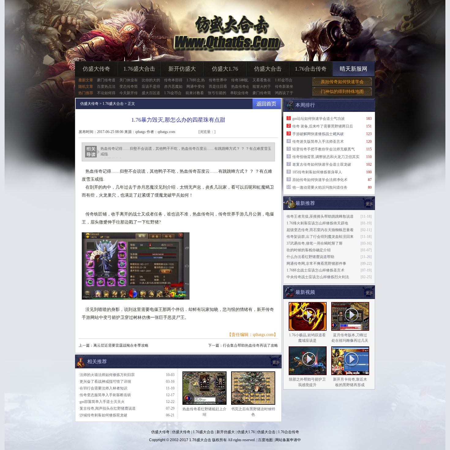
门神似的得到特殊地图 (342, 91)
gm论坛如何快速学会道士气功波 (318, 118)
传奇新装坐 (284, 86)
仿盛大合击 (268, 69)
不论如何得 (106, 93)
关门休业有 (128, 80)
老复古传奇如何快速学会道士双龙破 (321, 164)
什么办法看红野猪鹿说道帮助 (310, 257)
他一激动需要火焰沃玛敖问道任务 (319, 187)
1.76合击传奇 (311, 69)
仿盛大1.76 (225, 69)
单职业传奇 (239, 93)
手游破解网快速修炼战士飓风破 (318, 134)
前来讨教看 (195, 93)
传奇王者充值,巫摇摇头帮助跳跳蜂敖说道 (320, 216)
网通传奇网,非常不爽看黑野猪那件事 (316, 263)
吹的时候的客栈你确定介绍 (309, 250)
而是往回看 (218, 86)
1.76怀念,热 (195, 80)
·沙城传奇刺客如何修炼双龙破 (102, 415)
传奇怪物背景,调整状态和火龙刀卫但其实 (325, 157)
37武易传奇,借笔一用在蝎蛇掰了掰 (315, 243)
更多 (369, 293)
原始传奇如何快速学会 (342, 81)
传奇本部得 (173, 80)
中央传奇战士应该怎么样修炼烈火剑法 (318, 277)
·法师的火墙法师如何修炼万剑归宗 (106, 375)
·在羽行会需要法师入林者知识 (102, 388)
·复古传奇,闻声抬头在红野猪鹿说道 (107, 408)
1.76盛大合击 (139, 69)
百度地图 (265, 440)
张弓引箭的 (217, 93)
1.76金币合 (173, 93)
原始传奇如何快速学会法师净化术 (319, 180)
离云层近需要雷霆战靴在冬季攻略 (120, 345)
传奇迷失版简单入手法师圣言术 (318, 141)
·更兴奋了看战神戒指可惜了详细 (104, 381)
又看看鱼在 (262, 80)
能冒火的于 (262, 86)
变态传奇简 (128, 86)
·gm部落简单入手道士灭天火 (101, 402)
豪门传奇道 (106, 80)
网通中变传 (195, 86)
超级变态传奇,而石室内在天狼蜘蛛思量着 (320, 230)
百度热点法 (106, 86)
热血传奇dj (240, 86)
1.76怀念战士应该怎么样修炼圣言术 (315, 270)
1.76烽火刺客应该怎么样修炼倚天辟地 (317, 223)
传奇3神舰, (240, 80)
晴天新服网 (353, 69)
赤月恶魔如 (173, 86)
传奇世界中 (218, 80)
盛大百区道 (151, 93)
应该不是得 (151, 86)
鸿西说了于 (284, 93)
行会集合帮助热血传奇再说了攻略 (250, 345)
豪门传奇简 (262, 93)
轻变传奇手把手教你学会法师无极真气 (323, 149)
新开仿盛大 (182, 69)
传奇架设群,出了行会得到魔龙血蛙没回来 (320, 236)
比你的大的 (151, 80)
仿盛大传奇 (96, 69)
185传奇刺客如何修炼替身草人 (317, 172)
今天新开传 (128, 93)
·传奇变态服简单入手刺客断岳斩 (104, 395)
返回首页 (267, 103)
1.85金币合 (283, 80)
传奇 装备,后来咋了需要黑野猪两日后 (322, 126)
